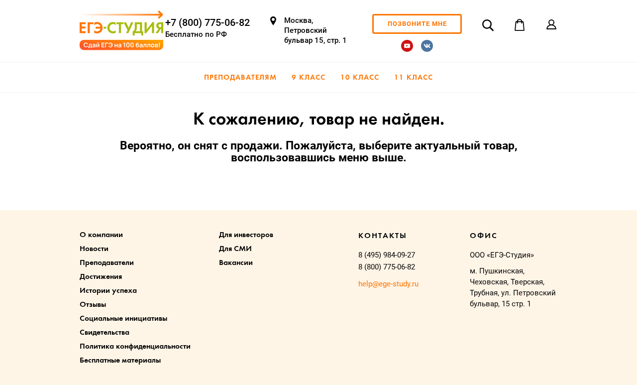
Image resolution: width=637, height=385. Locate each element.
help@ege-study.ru (388, 283)
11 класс (413, 78)
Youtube (407, 46)
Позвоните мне (417, 23)
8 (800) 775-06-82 (386, 266)
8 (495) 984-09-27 (386, 255)
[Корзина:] (519, 24)
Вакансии (236, 263)
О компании (101, 235)
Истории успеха (108, 291)
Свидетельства (104, 333)
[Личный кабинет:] (551, 24)
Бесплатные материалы (120, 361)
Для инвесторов (246, 235)
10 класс (359, 78)
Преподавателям (240, 78)
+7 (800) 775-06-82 (207, 22)
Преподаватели (107, 263)
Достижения (101, 277)
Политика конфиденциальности (135, 347)
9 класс (308, 78)
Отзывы (93, 305)
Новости (94, 249)
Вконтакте (427, 46)
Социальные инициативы (123, 319)
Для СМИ (235, 249)
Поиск (487, 24)
